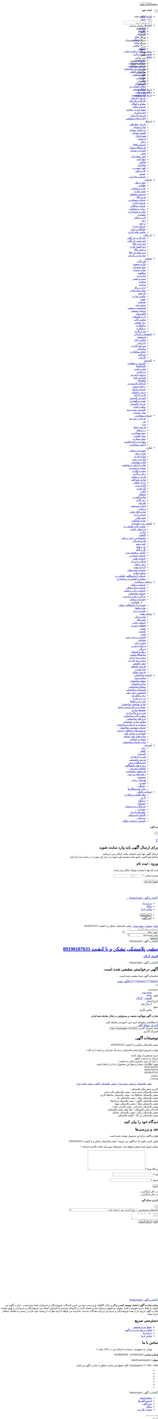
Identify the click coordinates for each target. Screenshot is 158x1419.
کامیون (142, 631)
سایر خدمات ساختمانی (134, 742)
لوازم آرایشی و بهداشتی (134, 465)
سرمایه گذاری (138, 346)
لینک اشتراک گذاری (148, 1028)
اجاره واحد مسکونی (136, 118)
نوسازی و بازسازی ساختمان (131, 724)
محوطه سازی (138, 710)
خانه (156, 926)
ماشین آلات (140, 319)
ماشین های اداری (137, 232)
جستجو (154, 938)
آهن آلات (141, 261)
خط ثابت (141, 159)
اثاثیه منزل (140, 485)
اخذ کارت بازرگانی (136, 238)
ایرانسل (142, 139)
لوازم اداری (140, 456)
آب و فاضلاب (139, 316)
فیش (143, 153)
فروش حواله (139, 672)
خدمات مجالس (138, 206)
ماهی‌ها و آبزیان (138, 812)
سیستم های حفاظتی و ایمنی (131, 730)
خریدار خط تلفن (137, 124)
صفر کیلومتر (139, 663)
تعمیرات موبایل (138, 150)
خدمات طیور (139, 558)
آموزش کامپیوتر (137, 398)
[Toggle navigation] (127, 898)
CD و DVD (140, 395)
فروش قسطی (138, 666)
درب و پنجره (139, 698)
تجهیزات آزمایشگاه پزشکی (132, 605)
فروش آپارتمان (138, 115)
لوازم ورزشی (139, 459)
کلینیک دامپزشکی (137, 815)
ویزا (144, 424)
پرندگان (142, 800)
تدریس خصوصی (137, 759)
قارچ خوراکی (139, 541)
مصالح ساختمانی (137, 686)
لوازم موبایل (139, 127)
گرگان (146, 956)
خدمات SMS (139, 144)
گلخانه (142, 535)
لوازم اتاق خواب (137, 512)
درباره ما (147, 903)
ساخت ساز (140, 678)
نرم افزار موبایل (137, 130)
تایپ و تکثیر (140, 217)
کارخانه (142, 293)
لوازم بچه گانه (138, 479)
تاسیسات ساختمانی (136, 689)
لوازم (149, 447)
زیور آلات (141, 500)
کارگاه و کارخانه (137, 101)
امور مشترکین (138, 156)
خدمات (148, 179)
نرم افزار (141, 372)
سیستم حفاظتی (137, 194)
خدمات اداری (139, 203)
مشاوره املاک (138, 104)
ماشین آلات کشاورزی (134, 526)
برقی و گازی (139, 474)
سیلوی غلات (139, 573)
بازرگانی (147, 235)
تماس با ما (146, 909)
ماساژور (135, 602)
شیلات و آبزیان (138, 561)
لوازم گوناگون (138, 520)
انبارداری (141, 276)
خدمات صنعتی (138, 311)
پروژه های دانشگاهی (135, 765)
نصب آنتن (141, 517)
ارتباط (149, 121)
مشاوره (142, 214)
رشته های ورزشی (136, 774)
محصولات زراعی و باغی (133, 538)
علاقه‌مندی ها (145, 92)
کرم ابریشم (140, 567)
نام (155, 1174)
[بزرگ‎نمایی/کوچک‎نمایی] (157, 1415)
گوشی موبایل (139, 133)
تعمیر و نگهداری (138, 401)
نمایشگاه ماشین (137, 654)
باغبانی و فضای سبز (135, 552)
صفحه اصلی (145, 1398)
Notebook (141, 366)
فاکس (142, 162)
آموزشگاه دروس (137, 762)
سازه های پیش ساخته (135, 736)
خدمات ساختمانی (143, 675)
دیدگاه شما (151, 1169)
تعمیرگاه (141, 619)
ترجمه (142, 223)
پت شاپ (141, 818)
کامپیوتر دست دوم (136, 409)
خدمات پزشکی (138, 584)
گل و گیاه (141, 549)
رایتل (143, 141)
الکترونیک (141, 314)
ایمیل (154, 1180)
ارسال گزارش (145, 1221)
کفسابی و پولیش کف (135, 733)
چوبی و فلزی (139, 471)
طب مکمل (140, 608)
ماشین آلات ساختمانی (134, 716)
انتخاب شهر (146, 4)
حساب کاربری (144, 1409)
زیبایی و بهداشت (137, 209)
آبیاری (143, 532)
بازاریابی (141, 343)
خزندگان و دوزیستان (135, 806)
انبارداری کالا (139, 244)
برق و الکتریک (139, 695)
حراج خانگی (140, 482)
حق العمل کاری (138, 246)
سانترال (142, 165)
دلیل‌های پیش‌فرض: (148, 1210)
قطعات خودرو (138, 625)
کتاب (143, 491)
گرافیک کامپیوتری (136, 383)
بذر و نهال (141, 546)
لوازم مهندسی (138, 462)
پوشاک (142, 494)
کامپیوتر (148, 360)
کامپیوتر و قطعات (136, 363)
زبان (143, 748)
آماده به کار (140, 340)
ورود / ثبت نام (151, 881)
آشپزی (142, 783)
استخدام (141, 337)
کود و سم (141, 544)
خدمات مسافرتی (137, 200)
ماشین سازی (139, 296)
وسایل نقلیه (146, 614)
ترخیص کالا (140, 249)
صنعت (148, 258)
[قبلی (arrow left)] (157, 1418)
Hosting (142, 380)
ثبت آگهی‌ (147, 1403)
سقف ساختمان (138, 681)
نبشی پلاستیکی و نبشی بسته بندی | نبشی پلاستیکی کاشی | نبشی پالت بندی (114, 1083)
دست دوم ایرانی (137, 657)
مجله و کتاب (139, 407)
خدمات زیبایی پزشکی (135, 590)
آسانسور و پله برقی (136, 692)
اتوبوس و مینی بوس (135, 637)
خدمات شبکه (139, 389)
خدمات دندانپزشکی (136, 587)
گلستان (154, 956)
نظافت (142, 185)
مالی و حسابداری (137, 211)
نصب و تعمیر (139, 279)
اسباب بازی (140, 514)
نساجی (142, 281)
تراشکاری (141, 325)
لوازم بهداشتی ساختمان (134, 704)
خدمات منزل (139, 226)
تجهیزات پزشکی (137, 450)
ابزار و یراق (140, 287)
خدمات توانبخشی (137, 593)
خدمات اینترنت (138, 375)
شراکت (142, 354)
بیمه (143, 220)
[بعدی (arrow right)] (153, 1418)
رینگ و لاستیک (138, 651)
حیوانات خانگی (144, 791)
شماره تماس (150, 875)
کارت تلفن (140, 171)
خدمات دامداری (138, 555)
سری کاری (140, 331)
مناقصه (142, 273)
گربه (143, 797)
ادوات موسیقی (138, 506)
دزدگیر (142, 649)
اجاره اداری (140, 112)
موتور (143, 628)
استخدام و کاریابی (143, 334)
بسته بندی (140, 305)
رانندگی (142, 786)
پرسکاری (141, 328)
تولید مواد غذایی (138, 290)
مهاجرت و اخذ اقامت (135, 442)
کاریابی (142, 357)
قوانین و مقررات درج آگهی (138, 1330)
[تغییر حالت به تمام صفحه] (153, 1415)
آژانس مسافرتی (137, 444)
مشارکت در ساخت (136, 109)
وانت (143, 634)
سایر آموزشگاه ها (137, 789)
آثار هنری (141, 488)
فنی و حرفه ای (138, 756)
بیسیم (143, 174)
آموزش (148, 745)
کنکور (143, 751)
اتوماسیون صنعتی (137, 308)
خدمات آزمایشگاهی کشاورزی (130, 576)
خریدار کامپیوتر (138, 404)
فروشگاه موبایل (137, 147)
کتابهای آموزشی (137, 768)
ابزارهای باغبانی (138, 529)
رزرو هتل (141, 430)
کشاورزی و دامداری (141, 523)
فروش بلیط (140, 427)
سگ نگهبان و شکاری (135, 794)
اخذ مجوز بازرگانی (136, 241)
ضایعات (142, 302)
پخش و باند (140, 643)
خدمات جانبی (139, 622)
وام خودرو (140, 669)
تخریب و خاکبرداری (136, 713)
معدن (143, 299)
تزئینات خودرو (138, 646)
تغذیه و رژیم (139, 611)
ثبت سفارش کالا (137, 252)
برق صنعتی (140, 322)
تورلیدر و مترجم (137, 418)
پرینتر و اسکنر (138, 392)
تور (144, 421)
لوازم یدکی (140, 453)
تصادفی (142, 640)
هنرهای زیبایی (139, 780)
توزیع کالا (141, 197)
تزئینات (142, 509)
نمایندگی (141, 348)
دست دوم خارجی (137, 660)
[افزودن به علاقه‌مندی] (157, 984)
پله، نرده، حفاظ (138, 701)
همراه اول (140, 136)
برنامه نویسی (139, 386)
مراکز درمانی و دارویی (134, 596)
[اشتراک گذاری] (150, 1415)
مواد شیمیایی (139, 267)
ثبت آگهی (147, 918)
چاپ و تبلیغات (138, 188)
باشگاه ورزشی (138, 229)
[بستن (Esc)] (147, 1415)
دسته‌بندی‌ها (146, 915)
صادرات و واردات (137, 255)
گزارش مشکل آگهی (147, 1025)
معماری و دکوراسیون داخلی (131, 707)
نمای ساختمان (138, 684)
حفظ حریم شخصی (142, 1327)
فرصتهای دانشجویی (136, 771)
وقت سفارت (139, 439)
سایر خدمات (139, 270)
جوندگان (141, 803)
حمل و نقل (140, 182)
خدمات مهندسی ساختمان (133, 727)
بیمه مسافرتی (138, 433)
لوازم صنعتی (139, 264)
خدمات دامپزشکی (136, 570)
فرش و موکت (138, 477)
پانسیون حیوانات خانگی (134, 821)
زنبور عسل (140, 564)
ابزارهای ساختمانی (136, 719)
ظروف (142, 503)
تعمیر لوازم (140, 191)
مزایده (142, 284)
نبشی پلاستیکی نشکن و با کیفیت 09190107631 (110, 949)
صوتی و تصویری (137, 468)
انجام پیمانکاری (138, 351)
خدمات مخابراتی (137, 176)
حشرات (142, 809)
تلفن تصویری (139, 168)
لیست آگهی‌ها (145, 1401)
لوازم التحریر (139, 497)
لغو (155, 1221)
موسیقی (141, 777)
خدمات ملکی (139, 106)
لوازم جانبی (140, 369)
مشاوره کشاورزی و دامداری (131, 579)
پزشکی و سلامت (143, 581)
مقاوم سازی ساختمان (134, 721)
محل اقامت (140, 436)
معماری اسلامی (137, 739)
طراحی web (139, 378)
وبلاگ (149, 906)
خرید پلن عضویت (143, 95)
